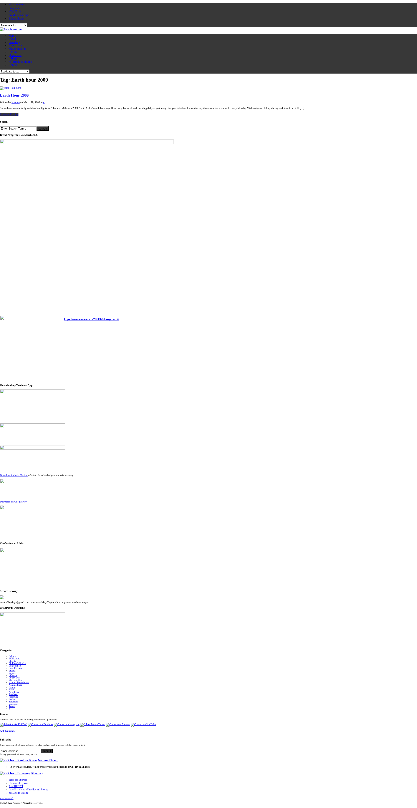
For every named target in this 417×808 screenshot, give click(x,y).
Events (12, 670)
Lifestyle (13, 675)
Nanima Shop (15, 685)
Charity (12, 661)
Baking (12, 656)
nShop (13, 58)
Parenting (13, 697)
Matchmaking (17, 4)
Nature (12, 687)
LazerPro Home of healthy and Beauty (28, 789)
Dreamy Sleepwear (18, 783)
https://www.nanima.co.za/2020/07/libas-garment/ (91, 319)
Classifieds (16, 45)
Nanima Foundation (19, 682)
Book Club (14, 658)
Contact (13, 65)
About (12, 39)
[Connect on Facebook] (40, 724)
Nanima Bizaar (48, 760)
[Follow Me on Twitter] (92, 724)
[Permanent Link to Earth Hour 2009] (10, 87)
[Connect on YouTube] (143, 724)
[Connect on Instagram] (66, 724)
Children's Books (17, 663)
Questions (15, 55)
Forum (13, 52)
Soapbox (14, 8)
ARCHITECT (16, 786)
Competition (15, 666)
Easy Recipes (15, 668)
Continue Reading (9, 114)
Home (12, 35)
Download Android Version (14, 475)
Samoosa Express (18, 779)
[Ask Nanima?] (11, 29)
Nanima (16, 102)
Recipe (12, 699)
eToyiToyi (15, 11)
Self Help (13, 701)
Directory (14, 42)
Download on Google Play (13, 502)
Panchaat (13, 694)
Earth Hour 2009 (14, 95)
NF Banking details (21, 61)
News (11, 689)
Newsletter (14, 692)
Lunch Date (14, 678)
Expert (12, 673)
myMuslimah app (19, 14)
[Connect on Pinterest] (118, 724)
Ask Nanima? (7, 730)
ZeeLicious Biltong (18, 792)
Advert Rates (16, 18)
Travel (12, 706)
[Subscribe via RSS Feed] (13, 724)
